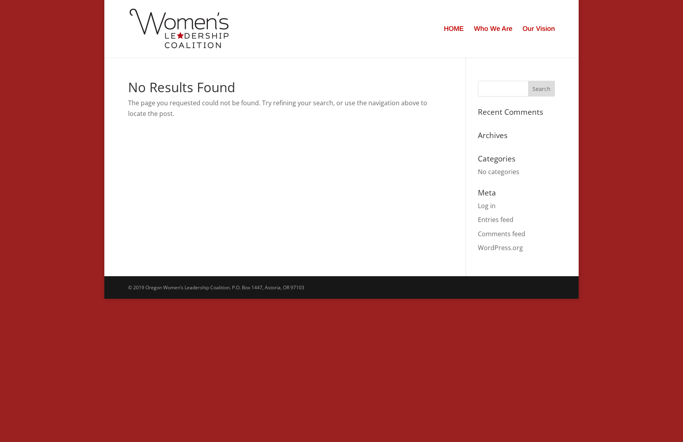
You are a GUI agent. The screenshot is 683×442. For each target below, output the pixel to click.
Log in (487, 205)
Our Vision (539, 29)
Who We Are (493, 29)
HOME (454, 29)
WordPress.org (500, 247)
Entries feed (495, 219)
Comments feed (501, 234)
